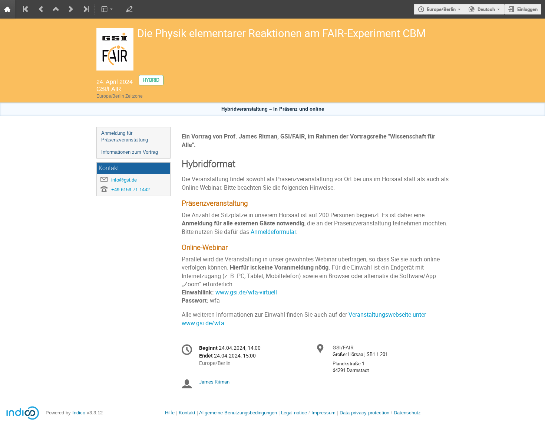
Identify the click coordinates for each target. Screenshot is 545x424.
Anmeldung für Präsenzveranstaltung (124, 136)
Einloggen (527, 9)
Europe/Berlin (441, 9)
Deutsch (486, 9)
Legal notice (294, 413)
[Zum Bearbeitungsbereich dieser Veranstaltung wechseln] (129, 9)
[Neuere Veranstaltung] (70, 9)
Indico (78, 413)
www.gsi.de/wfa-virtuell (246, 292)
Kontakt (187, 413)
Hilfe (170, 413)
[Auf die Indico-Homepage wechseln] (7, 9)
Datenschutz (407, 413)
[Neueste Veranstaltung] (85, 9)
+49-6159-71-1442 (130, 189)
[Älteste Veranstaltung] (26, 9)
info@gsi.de (124, 180)
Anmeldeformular (273, 232)
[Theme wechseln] (107, 9)
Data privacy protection (365, 413)
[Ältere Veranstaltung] (41, 9)
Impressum (323, 413)
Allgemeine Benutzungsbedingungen (238, 413)
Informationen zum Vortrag (129, 152)
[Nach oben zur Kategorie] (56, 9)
